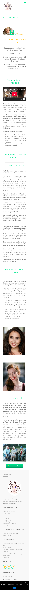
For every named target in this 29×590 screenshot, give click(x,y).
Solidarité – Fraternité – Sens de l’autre (13, 549)
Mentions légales (7, 535)
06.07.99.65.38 (8, 576)
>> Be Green (7, 515)
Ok (14, 588)
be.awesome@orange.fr (11, 579)
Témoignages (6, 525)
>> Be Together (8, 522)
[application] (14, 94)
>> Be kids (7, 516)
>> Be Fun (7, 513)
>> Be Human (8, 518)
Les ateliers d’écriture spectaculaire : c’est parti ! (13, 544)
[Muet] (21, 99)
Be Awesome (10, 17)
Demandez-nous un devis (9, 523)
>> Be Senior (7, 520)
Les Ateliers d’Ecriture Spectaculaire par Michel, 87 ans (13, 554)
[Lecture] (5, 99)
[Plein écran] (24, 99)
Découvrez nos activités (9, 511)
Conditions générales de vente (10, 533)
